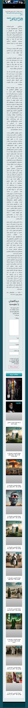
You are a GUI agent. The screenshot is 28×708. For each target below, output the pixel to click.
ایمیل (17, 344)
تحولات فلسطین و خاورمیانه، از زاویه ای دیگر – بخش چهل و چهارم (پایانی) (14, 455)
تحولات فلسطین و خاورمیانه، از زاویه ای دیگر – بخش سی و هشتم (14, 641)
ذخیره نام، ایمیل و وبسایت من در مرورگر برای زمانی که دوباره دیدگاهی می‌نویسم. (14, 361)
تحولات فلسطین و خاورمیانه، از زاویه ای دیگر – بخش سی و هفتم (14, 668)
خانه (21, 11)
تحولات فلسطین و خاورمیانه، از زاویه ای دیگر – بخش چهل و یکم (14, 547)
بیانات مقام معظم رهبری (10, 11)
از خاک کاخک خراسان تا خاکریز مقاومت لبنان (14, 423)
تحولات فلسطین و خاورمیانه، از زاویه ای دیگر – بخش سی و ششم (14, 693)
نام (18, 338)
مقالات (17, 11)
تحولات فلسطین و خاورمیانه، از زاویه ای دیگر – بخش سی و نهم (14, 609)
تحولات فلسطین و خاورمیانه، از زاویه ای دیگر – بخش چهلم (14, 578)
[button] (14, 6)
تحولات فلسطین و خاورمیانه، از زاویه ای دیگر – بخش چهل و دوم (14, 517)
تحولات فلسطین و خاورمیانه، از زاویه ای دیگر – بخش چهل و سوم (14, 486)
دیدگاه (17, 318)
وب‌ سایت (16, 350)
